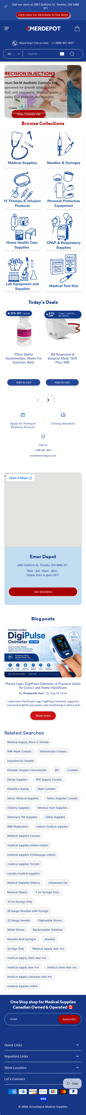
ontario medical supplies (52, 826)
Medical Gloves (17, 892)
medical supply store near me (26, 958)
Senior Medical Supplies (23, 798)
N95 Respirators (17, 826)
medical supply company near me (29, 976)
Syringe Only (15, 948)
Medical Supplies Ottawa (23, 882)
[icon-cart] (77, 28)
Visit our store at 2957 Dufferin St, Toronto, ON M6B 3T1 (45, 6)
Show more (43, 715)
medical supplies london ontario (27, 845)
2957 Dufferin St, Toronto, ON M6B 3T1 (42, 565)
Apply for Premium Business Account (23, 425)
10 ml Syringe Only (19, 901)
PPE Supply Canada (49, 779)
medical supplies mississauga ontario (31, 854)
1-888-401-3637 (43, 450)
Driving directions (63, 423)
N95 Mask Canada (19, 751)
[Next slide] (48, 400)
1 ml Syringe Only (47, 892)
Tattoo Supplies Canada (62, 798)
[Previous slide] (37, 400)
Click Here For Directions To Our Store (43, 15)
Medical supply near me (48, 948)
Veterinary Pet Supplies (22, 817)
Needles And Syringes (21, 939)
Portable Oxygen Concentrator (27, 770)
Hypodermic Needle (20, 761)
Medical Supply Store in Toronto (28, 742)
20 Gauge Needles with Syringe (27, 911)
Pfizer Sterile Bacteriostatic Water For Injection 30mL (24, 358)
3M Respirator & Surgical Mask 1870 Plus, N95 (62, 358)
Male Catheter (46, 789)
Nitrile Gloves (15, 929)
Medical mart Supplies (52, 807)
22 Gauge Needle (18, 920)
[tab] (16, 113)
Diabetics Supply (18, 789)
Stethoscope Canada (53, 751)
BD (57, 770)
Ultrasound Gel (57, 882)
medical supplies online (22, 986)
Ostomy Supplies (18, 807)
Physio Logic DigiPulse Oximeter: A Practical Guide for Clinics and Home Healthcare (43, 686)
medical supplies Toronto (23, 864)
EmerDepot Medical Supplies (48, 1106)
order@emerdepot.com (43, 455)
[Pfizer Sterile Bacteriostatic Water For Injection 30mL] (23, 328)
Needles (50, 939)
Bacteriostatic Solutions (48, 929)
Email (13, 1019)
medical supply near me (23, 967)
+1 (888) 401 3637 (62, 43)
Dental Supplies (17, 779)
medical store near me (62, 967)
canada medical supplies (23, 873)
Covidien (72, 770)
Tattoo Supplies (55, 817)
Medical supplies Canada (23, 835)
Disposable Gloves (50, 920)
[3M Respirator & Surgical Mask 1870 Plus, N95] (62, 328)
